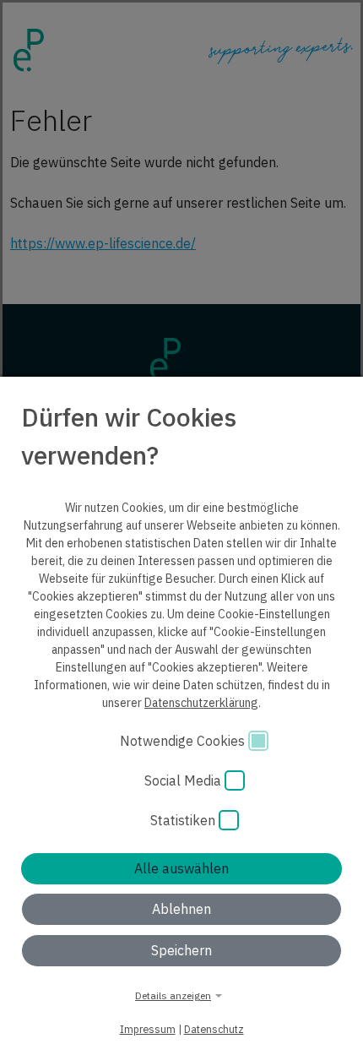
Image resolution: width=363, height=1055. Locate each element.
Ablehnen (181, 908)
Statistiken (184, 820)
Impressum (148, 1029)
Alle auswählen (181, 868)
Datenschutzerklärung (201, 702)
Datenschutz (214, 1029)
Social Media (184, 780)
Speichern (181, 950)
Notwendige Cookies (184, 740)
